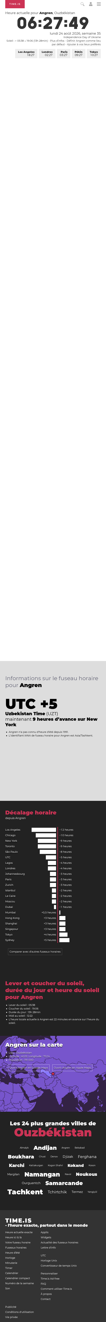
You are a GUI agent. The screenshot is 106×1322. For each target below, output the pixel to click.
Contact (46, 1299)
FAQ (43, 1283)
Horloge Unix (49, 1260)
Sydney (9, 940)
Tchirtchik (57, 1192)
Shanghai (11, 923)
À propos (46, 1294)
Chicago (10, 835)
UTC (7, 857)
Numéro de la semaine (19, 1283)
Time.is (15, 4)
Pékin (79, 53)
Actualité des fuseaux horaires (59, 1242)
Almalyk (24, 1147)
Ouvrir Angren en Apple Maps (72, 1067)
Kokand (76, 1165)
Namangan (42, 1174)
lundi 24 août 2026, (75, 33)
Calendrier (11, 1273)
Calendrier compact (17, 1278)
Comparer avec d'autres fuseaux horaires (35, 951)
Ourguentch (31, 1183)
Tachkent (25, 1192)
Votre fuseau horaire (18, 1242)
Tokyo (94, 53)
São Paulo (11, 851)
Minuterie (11, 1262)
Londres (47, 53)
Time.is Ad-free (50, 1278)
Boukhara (21, 1157)
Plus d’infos (57, 40)
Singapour (11, 929)
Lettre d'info (48, 1247)
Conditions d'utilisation (19, 1312)
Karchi (16, 1165)
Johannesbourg (15, 873)
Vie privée (11, 1317)
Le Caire (10, 896)
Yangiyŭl (92, 1192)
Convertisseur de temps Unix (59, 1265)
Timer (8, 1268)
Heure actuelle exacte (19, 1232)
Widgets (46, 1237)
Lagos (9, 862)
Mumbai (10, 912)
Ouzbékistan (53, 1132)
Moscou (10, 901)
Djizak (68, 1157)
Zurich (9, 884)
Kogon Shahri (55, 1165)
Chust (42, 1156)
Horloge (10, 1257)
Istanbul (10, 890)
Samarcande (64, 1183)
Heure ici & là (13, 1237)
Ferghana (87, 1156)
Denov (54, 1156)
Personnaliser (49, 1273)
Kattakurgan (36, 1165)
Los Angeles (26, 53)
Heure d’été (12, 1252)
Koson (92, 1165)
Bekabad (80, 1147)
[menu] (99, 4)
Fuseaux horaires (15, 1247)
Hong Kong (12, 918)
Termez (77, 1192)
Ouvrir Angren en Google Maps (29, 1067)
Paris (63, 53)
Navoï (68, 1174)
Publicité (10, 1306)
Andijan (45, 1147)
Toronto (10, 846)
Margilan (13, 1174)
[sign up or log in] (90, 5)
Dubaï (9, 907)
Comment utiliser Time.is (56, 1288)
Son (7, 1288)
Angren (66, 1147)
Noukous (86, 1174)
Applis (44, 1232)
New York (11, 840)
